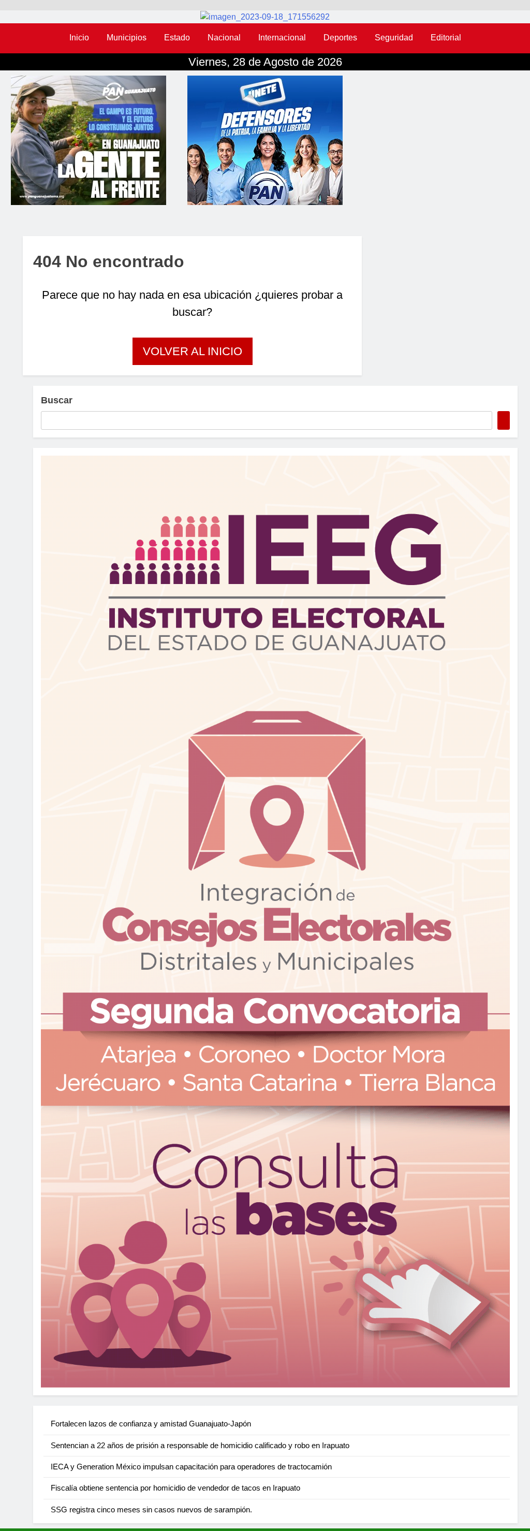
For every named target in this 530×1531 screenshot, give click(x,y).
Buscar (56, 400)
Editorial (446, 37)
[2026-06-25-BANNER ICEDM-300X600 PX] (275, 922)
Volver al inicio (192, 351)
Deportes (340, 37)
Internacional (282, 37)
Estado (177, 37)
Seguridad (394, 37)
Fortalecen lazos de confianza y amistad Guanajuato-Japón (151, 1423)
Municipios (126, 37)
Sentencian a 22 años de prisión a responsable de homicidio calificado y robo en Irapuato (200, 1445)
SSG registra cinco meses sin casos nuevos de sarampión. (151, 1509)
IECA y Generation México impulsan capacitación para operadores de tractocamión (191, 1466)
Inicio (79, 37)
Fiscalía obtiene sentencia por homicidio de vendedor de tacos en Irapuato (175, 1487)
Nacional (224, 37)
